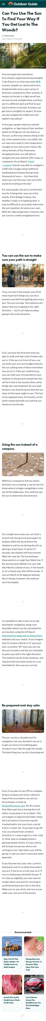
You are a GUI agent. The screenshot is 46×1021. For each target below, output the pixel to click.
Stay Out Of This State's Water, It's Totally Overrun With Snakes (11, 963)
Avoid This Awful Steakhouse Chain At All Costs (12, 1000)
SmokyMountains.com (13, 805)
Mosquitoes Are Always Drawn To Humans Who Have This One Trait (34, 964)
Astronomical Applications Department (22, 635)
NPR (38, 81)
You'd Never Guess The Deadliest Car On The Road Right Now (33, 1002)
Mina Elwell (9, 36)
